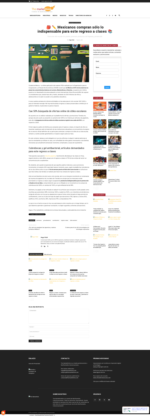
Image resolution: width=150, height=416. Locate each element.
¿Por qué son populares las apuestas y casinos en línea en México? (42, 228)
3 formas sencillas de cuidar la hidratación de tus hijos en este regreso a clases (37, 294)
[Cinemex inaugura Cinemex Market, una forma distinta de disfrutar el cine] (99, 174)
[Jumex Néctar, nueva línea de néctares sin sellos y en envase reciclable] (114, 238)
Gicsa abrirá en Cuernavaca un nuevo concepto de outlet (113, 131)
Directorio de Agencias (83, 15)
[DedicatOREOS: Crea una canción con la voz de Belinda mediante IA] (114, 106)
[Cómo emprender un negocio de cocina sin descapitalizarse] (114, 157)
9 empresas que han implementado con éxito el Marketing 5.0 (99, 147)
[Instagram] (109, 15)
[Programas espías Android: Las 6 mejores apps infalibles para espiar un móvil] (114, 140)
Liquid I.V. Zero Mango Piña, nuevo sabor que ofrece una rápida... (114, 228)
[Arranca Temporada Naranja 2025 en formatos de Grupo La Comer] (99, 106)
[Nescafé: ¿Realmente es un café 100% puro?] (99, 157)
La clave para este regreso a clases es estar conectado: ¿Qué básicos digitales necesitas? (79, 294)
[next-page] (32, 300)
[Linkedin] (45, 246)
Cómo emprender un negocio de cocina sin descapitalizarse (114, 165)
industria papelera (50, 156)
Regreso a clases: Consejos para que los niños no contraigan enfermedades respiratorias (57, 294)
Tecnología (73, 290)
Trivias (71, 15)
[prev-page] (30, 300)
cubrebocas (38, 220)
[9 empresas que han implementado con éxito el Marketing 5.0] (99, 140)
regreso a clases (64, 220)
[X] (112, 15)
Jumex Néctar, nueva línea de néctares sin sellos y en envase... (113, 246)
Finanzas (52, 270)
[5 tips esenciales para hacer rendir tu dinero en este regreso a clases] (58, 264)
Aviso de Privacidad (34, 363)
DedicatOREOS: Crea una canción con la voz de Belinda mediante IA (114, 113)
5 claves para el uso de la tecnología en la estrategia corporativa (77, 228)
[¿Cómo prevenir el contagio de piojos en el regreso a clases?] (38, 264)
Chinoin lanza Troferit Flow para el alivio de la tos (114, 181)
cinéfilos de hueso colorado (107, 381)
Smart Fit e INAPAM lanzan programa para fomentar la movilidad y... (114, 210)
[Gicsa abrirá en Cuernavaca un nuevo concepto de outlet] (114, 123)
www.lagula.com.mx (99, 372)
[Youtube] (115, 15)
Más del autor (48, 254)
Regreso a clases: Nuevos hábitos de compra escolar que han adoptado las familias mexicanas (79, 274)
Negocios (63, 15)
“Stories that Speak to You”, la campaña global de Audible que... (99, 246)
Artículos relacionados (36, 254)
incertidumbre (56, 220)
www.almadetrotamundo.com (102, 378)
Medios (55, 15)
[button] (119, 15)
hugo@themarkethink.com (68, 370)
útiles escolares (73, 220)
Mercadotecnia (35, 15)
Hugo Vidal (71, 40)
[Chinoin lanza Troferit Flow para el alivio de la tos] (114, 174)
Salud (30, 270)
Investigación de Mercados (74, 22)
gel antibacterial (47, 220)
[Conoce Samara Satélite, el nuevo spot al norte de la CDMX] (99, 123)
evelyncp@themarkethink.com (69, 372)
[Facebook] (106, 15)
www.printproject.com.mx (100, 367)
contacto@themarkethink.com (69, 378)
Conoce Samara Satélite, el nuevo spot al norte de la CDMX (99, 131)
